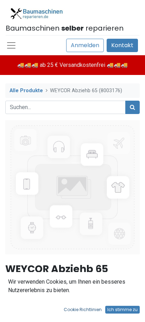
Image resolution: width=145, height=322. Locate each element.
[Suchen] (132, 107)
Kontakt (122, 45)
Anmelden (85, 45)
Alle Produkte (26, 91)
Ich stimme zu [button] (122, 309)
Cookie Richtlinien (83, 309)
